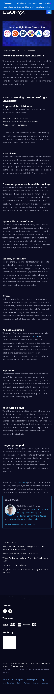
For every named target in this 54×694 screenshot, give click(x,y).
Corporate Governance (40, 683)
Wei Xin (20, 51)
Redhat (35, 336)
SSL (22, 519)
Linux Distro (22, 482)
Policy (19, 683)
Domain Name (36, 509)
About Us (6, 680)
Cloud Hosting (31, 512)
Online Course (39, 516)
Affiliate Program (31, 680)
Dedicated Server (25, 516)
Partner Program (17, 680)
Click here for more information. (37, 7)
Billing (42, 680)
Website (31, 525)
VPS (39, 512)
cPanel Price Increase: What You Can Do (20, 553)
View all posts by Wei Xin (15, 525)
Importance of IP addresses (15, 565)
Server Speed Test (8, 683)
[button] (50, 3)
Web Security (14, 519)
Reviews (27, 683)
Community (30, 51)
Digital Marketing (31, 519)
